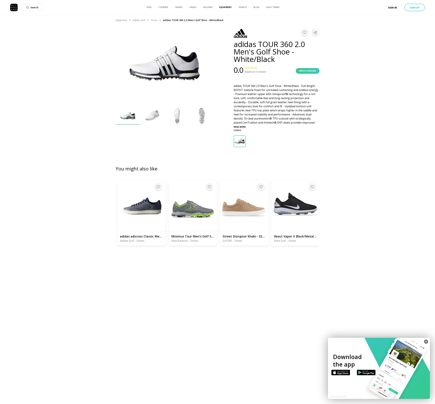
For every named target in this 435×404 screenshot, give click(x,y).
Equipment (121, 20)
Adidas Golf (139, 20)
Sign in (392, 7)
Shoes (154, 20)
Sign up (414, 7)
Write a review (307, 70)
